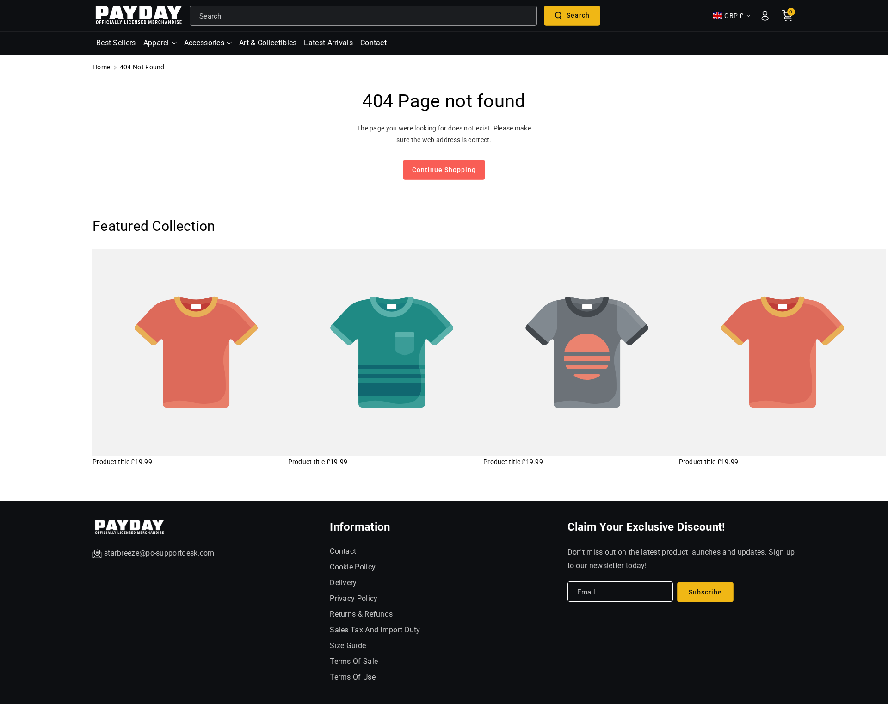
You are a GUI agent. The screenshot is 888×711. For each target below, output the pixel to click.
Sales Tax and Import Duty (375, 629)
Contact (343, 551)
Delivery (343, 582)
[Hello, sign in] (765, 16)
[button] (160, 43)
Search (578, 15)
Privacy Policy (353, 598)
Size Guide (348, 645)
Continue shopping (444, 169)
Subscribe (705, 592)
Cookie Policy (353, 567)
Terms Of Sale (354, 661)
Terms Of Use (353, 677)
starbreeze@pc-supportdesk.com (159, 553)
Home (101, 67)
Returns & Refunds (361, 614)
